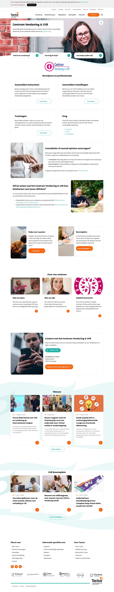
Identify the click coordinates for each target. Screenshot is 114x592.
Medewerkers (93, 9)
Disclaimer (15, 586)
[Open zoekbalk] (102, 14)
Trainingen (60, 9)
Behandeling (70, 134)
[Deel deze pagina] (101, 22)
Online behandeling (18, 555)
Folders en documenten (82, 558)
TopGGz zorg (47, 31)
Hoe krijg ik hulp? (51, 55)
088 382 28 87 (54, 350)
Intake (68, 131)
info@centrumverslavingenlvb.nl (58, 367)
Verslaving (38, 15)
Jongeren (47, 546)
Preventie (69, 129)
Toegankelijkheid (30, 586)
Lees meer (43, 101)
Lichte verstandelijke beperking (53, 549)
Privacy (22, 586)
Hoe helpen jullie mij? (85, 55)
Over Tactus (68, 9)
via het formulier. (82, 171)
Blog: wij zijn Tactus (81, 552)
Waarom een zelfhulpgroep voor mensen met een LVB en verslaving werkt (56, 498)
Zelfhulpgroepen (17, 558)
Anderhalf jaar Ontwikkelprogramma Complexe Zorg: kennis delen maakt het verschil (88, 502)
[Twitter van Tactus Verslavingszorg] (20, 567)
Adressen (82, 15)
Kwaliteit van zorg (81, 549)
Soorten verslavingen (18, 549)
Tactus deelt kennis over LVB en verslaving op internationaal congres (25, 420)
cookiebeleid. (84, 2)
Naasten (46, 552)
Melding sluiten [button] (32, 5)
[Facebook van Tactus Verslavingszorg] (16, 567)
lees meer (36, 311)
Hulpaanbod (62, 15)
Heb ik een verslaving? (21, 55)
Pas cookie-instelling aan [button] (18, 5)
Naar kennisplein (83, 248)
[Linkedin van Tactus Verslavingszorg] (12, 567)
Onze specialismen (77, 9)
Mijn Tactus (100, 9)
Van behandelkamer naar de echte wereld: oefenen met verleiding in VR (25, 501)
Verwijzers (54, 9)
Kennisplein (72, 15)
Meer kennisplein (56, 517)
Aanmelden (15, 552)
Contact (93, 15)
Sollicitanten (47, 558)
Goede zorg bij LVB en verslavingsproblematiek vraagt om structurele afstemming (87, 421)
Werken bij (85, 9)
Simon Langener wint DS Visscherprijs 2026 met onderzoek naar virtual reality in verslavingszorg (55, 421)
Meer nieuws (56, 449)
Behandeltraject (50, 15)
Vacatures (78, 555)
